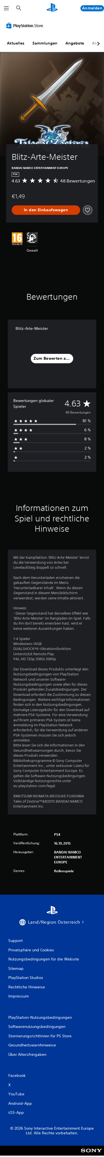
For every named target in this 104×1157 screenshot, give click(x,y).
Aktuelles (15, 43)
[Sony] (91, 1154)
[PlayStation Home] (52, 8)
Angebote (74, 43)
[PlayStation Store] (25, 25)
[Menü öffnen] (6, 8)
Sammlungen (44, 43)
